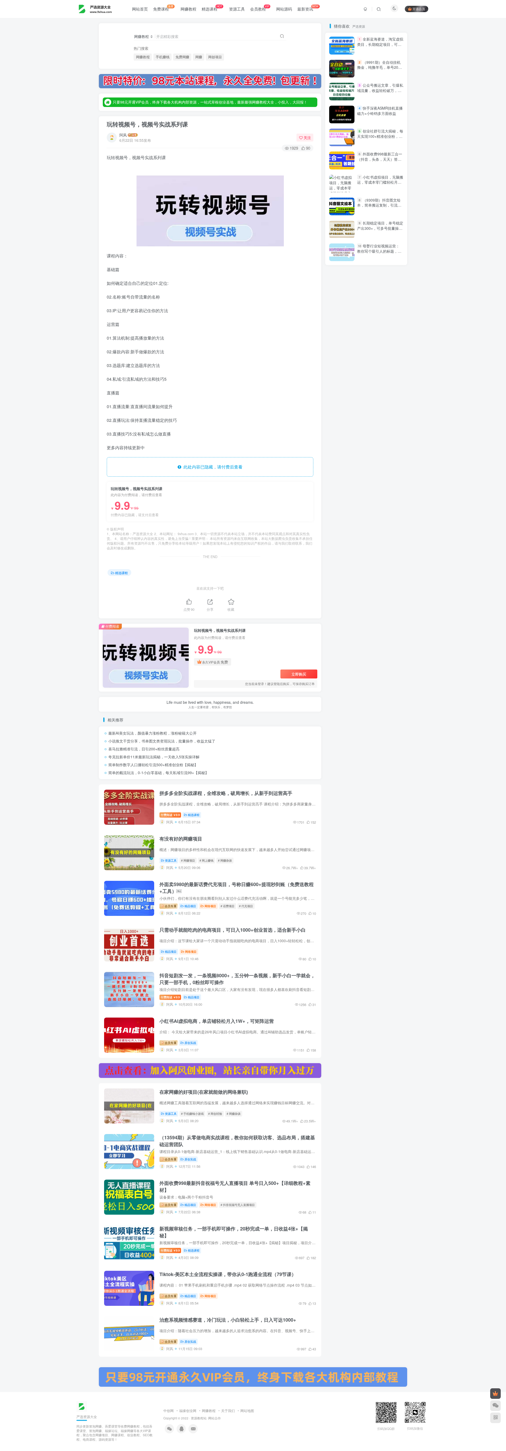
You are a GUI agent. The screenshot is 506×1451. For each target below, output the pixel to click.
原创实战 (190, 1042)
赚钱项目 (361, 628)
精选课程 (212, 8)
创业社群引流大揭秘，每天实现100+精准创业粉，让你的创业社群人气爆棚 (380, 341)
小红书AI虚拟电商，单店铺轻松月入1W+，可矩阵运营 (216, 1021)
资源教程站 (199, 1418)
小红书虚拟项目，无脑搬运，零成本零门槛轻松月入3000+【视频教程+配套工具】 (380, 390)
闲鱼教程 (386, 545)
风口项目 (340, 515)
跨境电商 (386, 613)
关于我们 (228, 1410)
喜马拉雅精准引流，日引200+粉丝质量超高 (143, 748)
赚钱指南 (340, 635)
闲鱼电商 (340, 545)
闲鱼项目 (379, 537)
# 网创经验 (215, 1113)
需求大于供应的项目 (349, 530)
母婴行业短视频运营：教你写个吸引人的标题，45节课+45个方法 (379, 456)
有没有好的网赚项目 (180, 838)
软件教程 (340, 605)
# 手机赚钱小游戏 (192, 1113)
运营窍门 (389, 575)
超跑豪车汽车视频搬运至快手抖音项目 (362, 620)
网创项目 (215, 57)
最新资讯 (308, 8)
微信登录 (369, 128)
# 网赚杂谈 (225, 860)
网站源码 (284, 9)
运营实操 (340, 583)
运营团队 (389, 583)
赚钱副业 (389, 635)
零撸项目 (380, 530)
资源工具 (237, 9)
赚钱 (338, 643)
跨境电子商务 (360, 613)
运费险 (368, 575)
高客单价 (363, 500)
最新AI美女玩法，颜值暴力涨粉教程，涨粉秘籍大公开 (152, 733)
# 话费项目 (228, 906)
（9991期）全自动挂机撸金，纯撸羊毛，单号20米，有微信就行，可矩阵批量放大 (379, 275)
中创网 (168, 1410)
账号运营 (340, 658)
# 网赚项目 (188, 860)
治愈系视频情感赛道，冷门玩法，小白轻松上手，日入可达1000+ (227, 1319)
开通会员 (418, 9)
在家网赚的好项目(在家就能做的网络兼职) (203, 1091)
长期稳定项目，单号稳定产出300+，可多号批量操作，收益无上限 (380, 228)
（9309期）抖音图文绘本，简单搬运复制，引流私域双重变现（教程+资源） (379, 410)
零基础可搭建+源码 (348, 537)
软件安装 (363, 605)
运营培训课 (365, 583)
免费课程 (163, 8)
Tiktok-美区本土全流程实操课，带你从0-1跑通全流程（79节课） (227, 1274)
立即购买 (298, 674)
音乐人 (387, 522)
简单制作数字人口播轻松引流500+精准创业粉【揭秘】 (153, 764)
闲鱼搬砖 (340, 553)
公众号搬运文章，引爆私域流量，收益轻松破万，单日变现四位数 (380, 295)
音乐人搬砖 (365, 522)
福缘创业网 (187, 1410)
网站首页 (140, 9)
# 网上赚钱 (206, 860)
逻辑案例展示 (344, 575)
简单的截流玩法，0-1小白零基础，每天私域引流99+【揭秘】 (158, 772)
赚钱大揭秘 (365, 635)
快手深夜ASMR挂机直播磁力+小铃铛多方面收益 (380, 316)
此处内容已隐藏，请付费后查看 (211, 467)
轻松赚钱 (342, 598)
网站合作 (214, 1418)
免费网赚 (182, 57)
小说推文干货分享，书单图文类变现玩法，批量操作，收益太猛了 (161, 741)
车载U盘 (385, 605)
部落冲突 (389, 568)
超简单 (338, 628)
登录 (354, 98)
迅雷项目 (340, 590)
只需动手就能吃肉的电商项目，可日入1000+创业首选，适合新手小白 (232, 929)
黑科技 (338, 492)
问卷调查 (370, 560)
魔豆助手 (340, 500)
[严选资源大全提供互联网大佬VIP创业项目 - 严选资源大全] (81, 1406)
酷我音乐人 (365, 568)
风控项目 (370, 507)
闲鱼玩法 (363, 545)
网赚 (198, 57)
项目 (382, 515)
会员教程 (259, 8)
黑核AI (358, 492)
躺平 (337, 613)
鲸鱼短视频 (381, 492)
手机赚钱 (162, 57)
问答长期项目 (344, 560)
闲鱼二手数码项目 (370, 553)
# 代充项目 (246, 906)
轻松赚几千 (369, 598)
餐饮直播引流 (344, 507)
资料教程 (363, 650)
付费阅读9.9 (170, 815)
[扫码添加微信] (495, 1405)
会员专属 (170, 906)
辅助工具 (386, 590)
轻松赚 (392, 598)
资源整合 (340, 650)
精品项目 (190, 906)
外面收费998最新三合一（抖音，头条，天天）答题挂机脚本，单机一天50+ (379, 364)
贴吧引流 (386, 650)
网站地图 (247, 1410)
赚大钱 (356, 643)
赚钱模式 (384, 628)
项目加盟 (363, 515)
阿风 (123, 135)
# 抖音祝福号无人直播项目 (238, 1205)
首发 (382, 500)
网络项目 (210, 906)
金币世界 (340, 568)
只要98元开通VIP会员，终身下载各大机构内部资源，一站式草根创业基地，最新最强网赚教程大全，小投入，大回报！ (210, 102)
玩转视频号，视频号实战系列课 (147, 124)
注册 (384, 98)
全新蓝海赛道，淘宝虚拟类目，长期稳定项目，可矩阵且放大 (380, 249)
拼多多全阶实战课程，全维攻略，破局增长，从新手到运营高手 (225, 793)
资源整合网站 (382, 643)
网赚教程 (188, 9)
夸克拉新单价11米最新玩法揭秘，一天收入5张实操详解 (154, 756)
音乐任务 (340, 522)
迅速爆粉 (363, 590)
